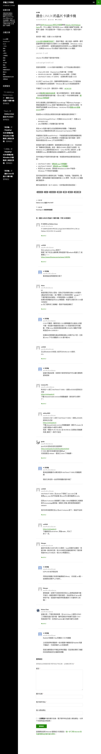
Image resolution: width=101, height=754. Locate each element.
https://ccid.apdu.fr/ (47, 394)
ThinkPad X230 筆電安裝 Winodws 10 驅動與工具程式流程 (8, 135)
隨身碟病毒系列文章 (8, 77)
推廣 (4, 58)
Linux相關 (5, 39)
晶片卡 (70, 192)
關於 (94, 2)
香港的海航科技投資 (48, 93)
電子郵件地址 (41, 702)
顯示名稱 (39, 694)
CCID (46, 192)
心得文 (5, 53)
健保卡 (59, 192)
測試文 (5, 67)
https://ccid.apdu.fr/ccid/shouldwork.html (55, 449)
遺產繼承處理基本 (7, 15)
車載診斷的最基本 (7, 13)
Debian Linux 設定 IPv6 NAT (44, 201)
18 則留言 (59, 19)
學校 (4, 48)
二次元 (5, 46)
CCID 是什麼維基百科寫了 (45, 41)
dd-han (51, 19)
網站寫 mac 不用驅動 (59, 164)
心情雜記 (5, 55)
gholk (42, 441)
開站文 (5, 72)
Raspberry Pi (6, 41)
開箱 (4, 74)
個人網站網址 (41, 710)
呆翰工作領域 (8, 2)
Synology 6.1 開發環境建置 (44, 209)
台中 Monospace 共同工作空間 (51, 25)
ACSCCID (68, 88)
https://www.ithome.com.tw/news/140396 (55, 257)
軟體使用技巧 (6, 69)
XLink (4, 44)
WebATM (52, 192)
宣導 (4, 51)
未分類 (38, 12)
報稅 (65, 192)
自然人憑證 (77, 192)
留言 (38, 668)
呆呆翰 (7, 127)
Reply (44, 235)
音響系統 (5, 79)
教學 (4, 60)
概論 (4, 65)
